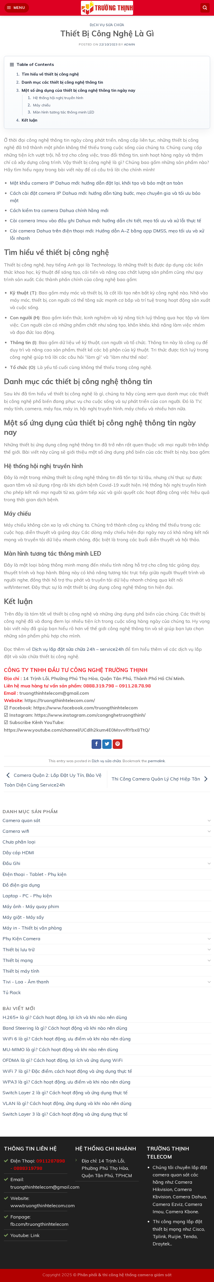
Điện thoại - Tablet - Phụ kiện (34, 874)
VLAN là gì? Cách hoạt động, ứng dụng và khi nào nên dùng (67, 1103)
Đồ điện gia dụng (21, 885)
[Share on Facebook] (96, 744)
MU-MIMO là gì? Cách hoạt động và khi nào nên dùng (60, 1049)
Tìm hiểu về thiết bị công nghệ (50, 74)
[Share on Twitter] (107, 744)
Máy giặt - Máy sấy (23, 917)
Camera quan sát (21, 820)
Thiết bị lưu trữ (18, 949)
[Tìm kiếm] (205, 8)
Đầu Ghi (11, 863)
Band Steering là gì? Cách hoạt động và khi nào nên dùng (65, 1028)
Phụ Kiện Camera (21, 938)
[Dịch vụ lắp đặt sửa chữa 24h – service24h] (107, 8)
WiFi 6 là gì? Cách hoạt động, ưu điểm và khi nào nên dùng (67, 1038)
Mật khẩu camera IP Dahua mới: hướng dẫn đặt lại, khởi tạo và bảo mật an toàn (96, 183)
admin (129, 44)
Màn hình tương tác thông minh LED (63, 112)
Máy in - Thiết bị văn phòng (32, 928)
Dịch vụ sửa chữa (107, 25)
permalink (156, 761)
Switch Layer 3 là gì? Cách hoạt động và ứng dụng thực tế (65, 1114)
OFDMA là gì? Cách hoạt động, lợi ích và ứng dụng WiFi (63, 1060)
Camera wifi (16, 831)
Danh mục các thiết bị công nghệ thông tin (62, 82)
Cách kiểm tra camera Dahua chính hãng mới (59, 210)
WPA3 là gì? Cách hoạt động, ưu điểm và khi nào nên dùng (66, 1082)
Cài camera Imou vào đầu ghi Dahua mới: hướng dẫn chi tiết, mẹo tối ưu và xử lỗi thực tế (105, 220)
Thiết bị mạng (18, 960)
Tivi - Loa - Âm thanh (26, 981)
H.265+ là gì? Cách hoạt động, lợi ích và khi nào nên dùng (65, 1017)
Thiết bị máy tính (21, 971)
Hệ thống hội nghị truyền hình (58, 97)
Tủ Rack (12, 992)
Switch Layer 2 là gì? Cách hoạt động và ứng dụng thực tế (65, 1092)
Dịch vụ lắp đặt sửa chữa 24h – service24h (78, 649)
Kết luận (29, 120)
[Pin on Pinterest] (117, 744)
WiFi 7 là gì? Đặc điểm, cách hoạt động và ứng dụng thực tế (67, 1071)
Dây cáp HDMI (18, 852)
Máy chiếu (41, 105)
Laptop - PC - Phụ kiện (27, 895)
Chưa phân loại (19, 842)
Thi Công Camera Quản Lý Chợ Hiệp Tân (156, 779)
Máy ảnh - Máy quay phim (31, 906)
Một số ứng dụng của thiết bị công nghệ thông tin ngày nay (78, 90)
